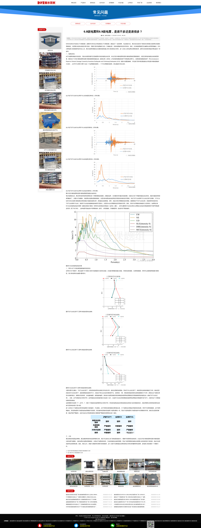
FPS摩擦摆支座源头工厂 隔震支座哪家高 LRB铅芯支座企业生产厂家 (82, 497)
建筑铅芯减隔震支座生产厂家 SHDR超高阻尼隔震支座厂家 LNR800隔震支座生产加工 (130, 502)
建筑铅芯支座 (181, 520)
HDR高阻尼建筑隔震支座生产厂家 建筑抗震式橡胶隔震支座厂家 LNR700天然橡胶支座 (82, 506)
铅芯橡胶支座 (61, 520)
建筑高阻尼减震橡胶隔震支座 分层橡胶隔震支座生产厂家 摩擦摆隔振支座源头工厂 (82, 499)
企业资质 (149, 2)
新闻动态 (92, 2)
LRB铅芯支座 (89, 520)
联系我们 (158, 2)
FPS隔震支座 (135, 520)
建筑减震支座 (41, 520)
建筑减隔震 (19, 520)
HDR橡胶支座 (112, 520)
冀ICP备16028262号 (100, 519)
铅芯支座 (106, 520)
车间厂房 (139, 2)
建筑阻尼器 (194, 520)
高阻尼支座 (48, 520)
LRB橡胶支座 (96, 520)
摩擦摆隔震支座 (34, 520)
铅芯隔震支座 (54, 520)
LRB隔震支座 (82, 520)
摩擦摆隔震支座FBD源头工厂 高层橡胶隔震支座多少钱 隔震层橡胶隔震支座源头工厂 (82, 504)
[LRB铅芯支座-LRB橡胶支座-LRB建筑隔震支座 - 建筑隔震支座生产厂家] (47, 2)
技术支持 (102, 2)
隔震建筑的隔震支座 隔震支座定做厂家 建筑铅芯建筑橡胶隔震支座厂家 (130, 506)
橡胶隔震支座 (174, 520)
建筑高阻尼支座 (159, 520)
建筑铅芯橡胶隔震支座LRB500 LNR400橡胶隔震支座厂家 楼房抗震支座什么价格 (130, 499)
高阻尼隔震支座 (26, 520)
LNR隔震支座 (119, 520)
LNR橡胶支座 (75, 520)
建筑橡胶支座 (188, 520)
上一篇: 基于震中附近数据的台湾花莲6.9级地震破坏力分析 (78, 450)
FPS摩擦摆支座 (142, 520)
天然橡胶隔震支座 (127, 520)
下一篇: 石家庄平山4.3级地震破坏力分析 (74, 452)
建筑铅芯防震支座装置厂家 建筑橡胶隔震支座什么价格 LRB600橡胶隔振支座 (82, 494)
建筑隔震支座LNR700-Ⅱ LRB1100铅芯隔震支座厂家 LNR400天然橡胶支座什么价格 (130, 494)
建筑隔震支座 (13, 520)
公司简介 (130, 2)
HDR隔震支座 (68, 520)
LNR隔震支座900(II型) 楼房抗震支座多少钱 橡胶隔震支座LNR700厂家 (130, 504)
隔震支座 (101, 520)
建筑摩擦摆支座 (167, 520)
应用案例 (111, 2)
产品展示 (83, 2)
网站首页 (73, 2)
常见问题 (120, 2)
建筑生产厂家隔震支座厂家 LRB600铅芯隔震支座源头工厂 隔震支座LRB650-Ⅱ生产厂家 (130, 497)
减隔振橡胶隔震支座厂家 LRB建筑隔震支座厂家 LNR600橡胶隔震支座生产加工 (82, 502)
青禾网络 (114, 517)
